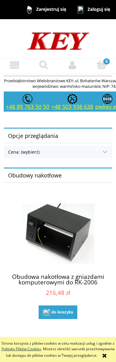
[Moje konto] (72, 65)
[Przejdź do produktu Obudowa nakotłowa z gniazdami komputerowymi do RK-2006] (58, 233)
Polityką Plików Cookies (21, 348)
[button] (14, 65)
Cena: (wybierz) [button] (24, 152)
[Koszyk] (101, 64)
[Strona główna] (58, 38)
